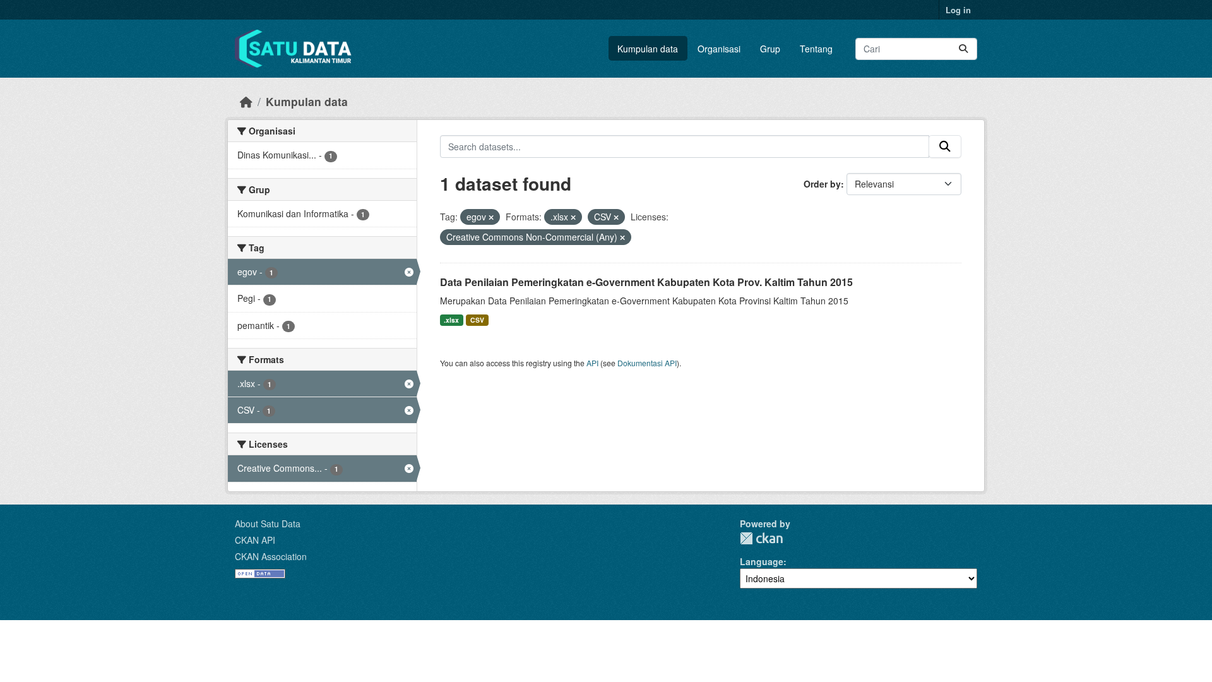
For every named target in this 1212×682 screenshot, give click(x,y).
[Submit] (963, 49)
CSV (477, 320)
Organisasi (719, 48)
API (592, 362)
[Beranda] (246, 101)
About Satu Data (267, 523)
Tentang (816, 48)
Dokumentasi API (647, 362)
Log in (958, 10)
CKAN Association (271, 556)
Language (761, 561)
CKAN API (255, 540)
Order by (822, 183)
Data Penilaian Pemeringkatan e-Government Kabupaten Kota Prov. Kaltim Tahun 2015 (646, 282)
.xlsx (451, 320)
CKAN (761, 538)
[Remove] (491, 217)
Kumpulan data (647, 48)
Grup (770, 48)
